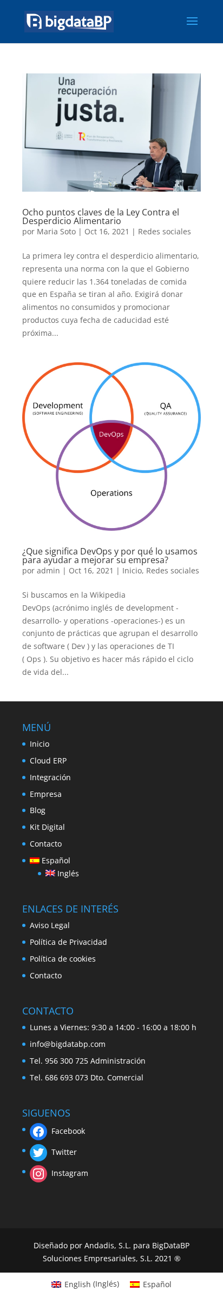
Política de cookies (63, 958)
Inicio (132, 570)
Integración (50, 777)
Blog (37, 810)
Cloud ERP (48, 760)
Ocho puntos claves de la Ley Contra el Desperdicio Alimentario (100, 216)
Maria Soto (56, 231)
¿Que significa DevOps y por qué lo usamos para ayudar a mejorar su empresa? (110, 555)
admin (48, 570)
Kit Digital (47, 827)
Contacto (46, 843)
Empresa (46, 794)
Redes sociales (164, 231)
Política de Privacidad (68, 942)
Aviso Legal (50, 925)
